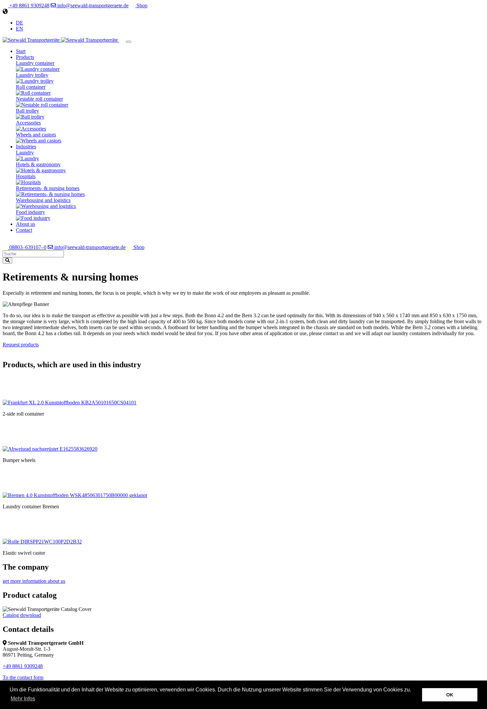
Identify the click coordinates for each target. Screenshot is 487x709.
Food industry (30, 212)
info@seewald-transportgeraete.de (92, 5)
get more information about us (34, 581)
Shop (141, 5)
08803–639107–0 (27, 247)
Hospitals (25, 176)
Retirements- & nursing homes (48, 188)
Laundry (25, 152)
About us (25, 224)
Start (21, 51)
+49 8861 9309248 (28, 5)
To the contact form (23, 677)
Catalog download (22, 615)
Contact (24, 230)
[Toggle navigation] (128, 42)
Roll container (30, 87)
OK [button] (449, 694)
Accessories (28, 123)
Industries (26, 146)
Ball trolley (27, 111)
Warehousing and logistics (43, 200)
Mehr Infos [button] (23, 698)
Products (25, 57)
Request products (21, 344)
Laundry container (35, 63)
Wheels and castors (36, 134)
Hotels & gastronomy (38, 164)
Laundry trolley (32, 75)
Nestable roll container (39, 99)
